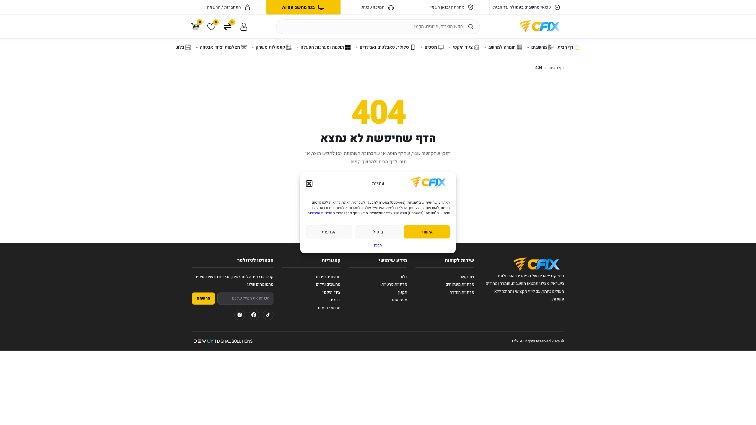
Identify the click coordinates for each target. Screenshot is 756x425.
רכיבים (335, 300)
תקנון (378, 245)
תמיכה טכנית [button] (372, 7)
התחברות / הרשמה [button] (224, 7)
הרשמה (203, 298)
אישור (427, 232)
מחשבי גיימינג (328, 308)
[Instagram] (239, 315)
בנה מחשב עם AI (298, 7)
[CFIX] (540, 26)
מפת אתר (399, 300)
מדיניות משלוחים (460, 284)
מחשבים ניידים (328, 284)
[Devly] (223, 341)
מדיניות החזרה (462, 292)
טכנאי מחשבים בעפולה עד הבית (522, 7)
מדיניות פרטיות (394, 284)
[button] (309, 184)
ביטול (378, 232)
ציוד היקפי (331, 292)
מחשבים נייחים (328, 277)
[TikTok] (268, 315)
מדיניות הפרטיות (319, 213)
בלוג (403, 277)
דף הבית (556, 68)
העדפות (329, 232)
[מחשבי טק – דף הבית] (536, 264)
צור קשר (467, 277)
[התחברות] (243, 26)
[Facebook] (254, 315)
